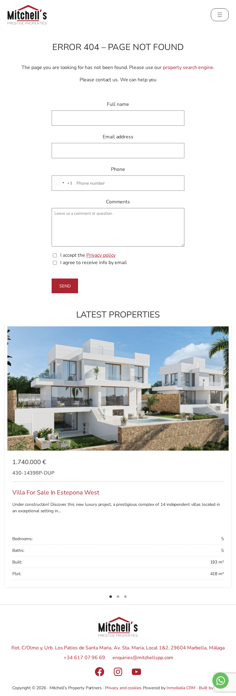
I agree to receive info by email (93, 262)
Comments (118, 201)
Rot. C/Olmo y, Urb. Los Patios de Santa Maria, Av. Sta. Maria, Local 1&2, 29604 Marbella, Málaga (118, 647)
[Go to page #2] (118, 596)
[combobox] (62, 183)
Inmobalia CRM (181, 688)
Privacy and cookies (123, 688)
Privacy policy (101, 255)
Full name (118, 104)
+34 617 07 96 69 (84, 657)
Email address (118, 136)
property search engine (188, 67)
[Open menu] (220, 14)
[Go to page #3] (125, 596)
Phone (118, 169)
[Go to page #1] (110, 596)
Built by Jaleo (211, 688)
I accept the (88, 255)
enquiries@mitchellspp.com (143, 657)
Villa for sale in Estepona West (55, 492)
